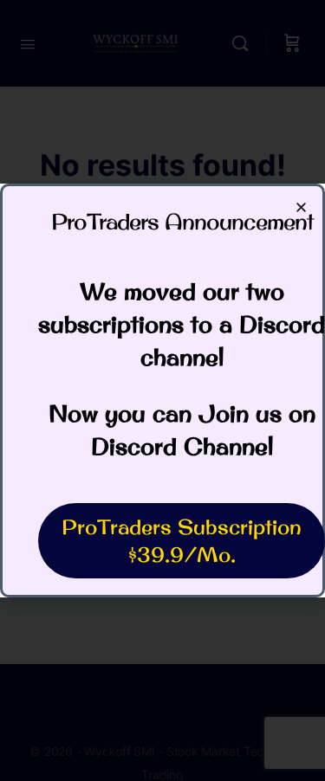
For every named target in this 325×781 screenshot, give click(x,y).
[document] (162, 390)
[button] (301, 207)
